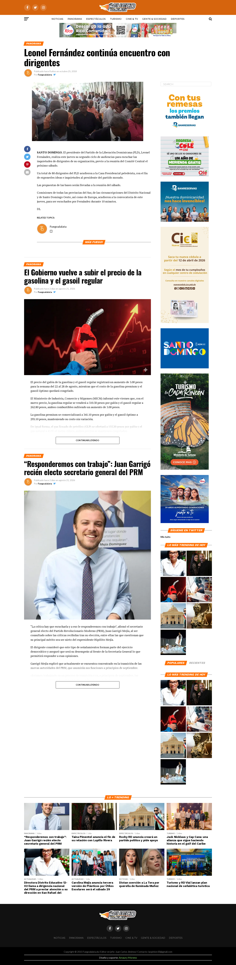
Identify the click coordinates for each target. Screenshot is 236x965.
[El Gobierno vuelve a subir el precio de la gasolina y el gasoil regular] (173, 590)
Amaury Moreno (128, 957)
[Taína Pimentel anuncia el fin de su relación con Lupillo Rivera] (199, 563)
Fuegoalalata (45, 74)
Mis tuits (165, 537)
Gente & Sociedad (154, 18)
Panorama (75, 18)
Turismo (116, 18)
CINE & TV (132, 18)
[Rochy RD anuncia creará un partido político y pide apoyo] (173, 616)
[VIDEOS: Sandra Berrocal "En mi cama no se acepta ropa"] (173, 642)
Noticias (57, 18)
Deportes (177, 18)
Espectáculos (96, 18)
